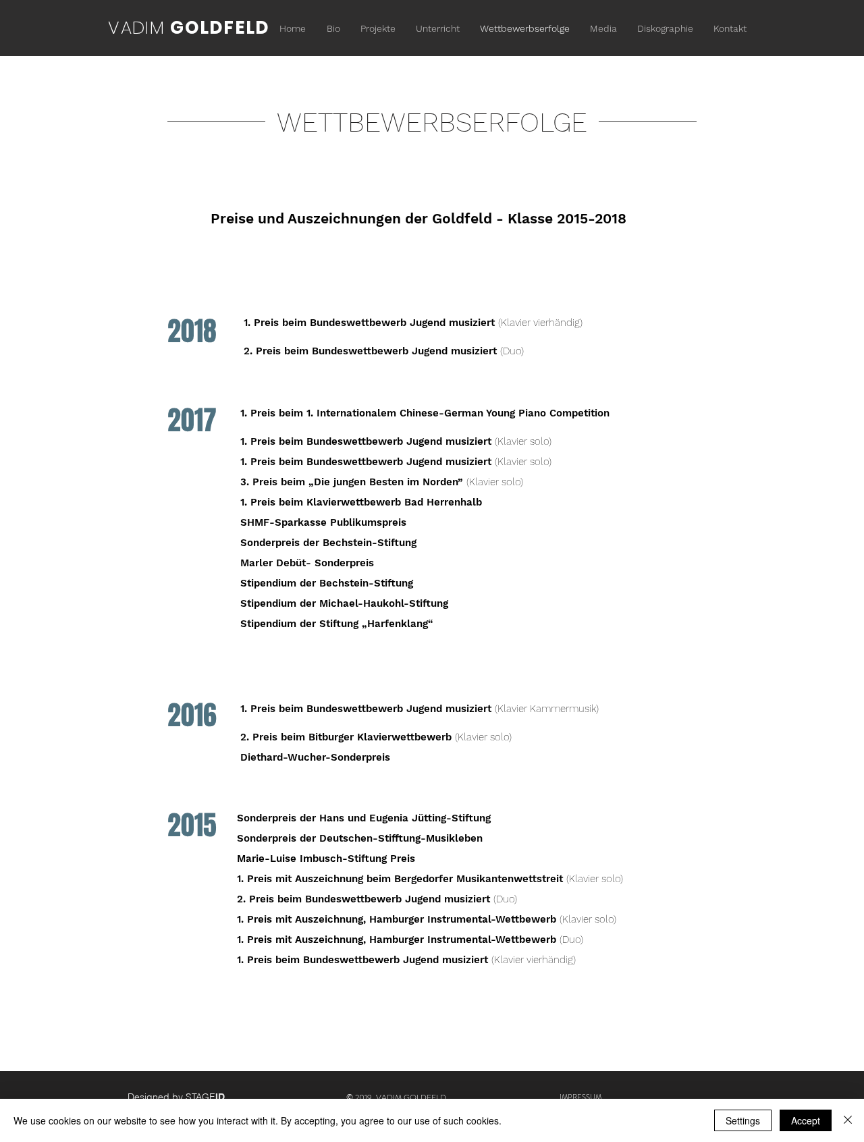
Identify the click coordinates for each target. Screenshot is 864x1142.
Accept (805, 1120)
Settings (743, 1120)
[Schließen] (848, 1120)
